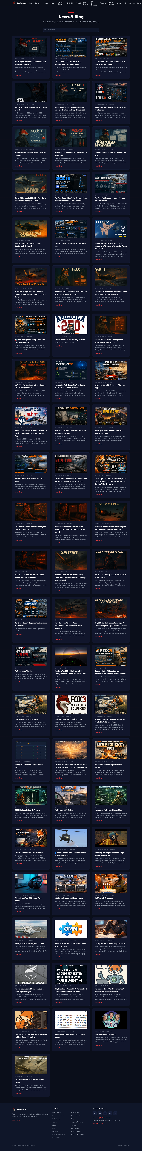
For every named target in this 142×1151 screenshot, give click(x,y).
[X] (115, 1113)
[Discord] (95, 1113)
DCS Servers (56, 1113)
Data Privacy (56, 1137)
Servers (37, 3)
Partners (103, 3)
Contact (132, 3)
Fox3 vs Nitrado (76, 1131)
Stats (139, 3)
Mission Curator (60, 3)
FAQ (53, 1128)
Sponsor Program (111, 3)
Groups (52, 3)
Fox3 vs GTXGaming (77, 1134)
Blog (46, 3)
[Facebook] (110, 1113)
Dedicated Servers (58, 1116)
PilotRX (78, 3)
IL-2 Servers (75, 1113)
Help (125, 3)
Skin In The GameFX (124, 1145)
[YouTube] (100, 1113)
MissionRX (69, 3)
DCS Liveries (86, 3)
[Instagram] (105, 1113)
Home (30, 3)
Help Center (75, 1128)
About (119, 3)
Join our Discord (98, 1123)
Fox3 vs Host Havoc (58, 1134)
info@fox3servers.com (104, 1118)
